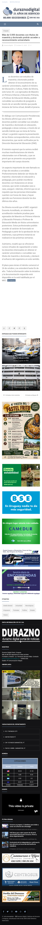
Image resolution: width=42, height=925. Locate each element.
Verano (5, 615)
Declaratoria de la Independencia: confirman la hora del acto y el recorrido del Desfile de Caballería (24, 844)
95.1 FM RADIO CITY (11, 731)
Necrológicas (29, 605)
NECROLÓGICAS (15, 2)
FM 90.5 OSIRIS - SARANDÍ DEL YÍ (15, 748)
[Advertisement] (21, 303)
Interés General (7, 605)
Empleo (32, 610)
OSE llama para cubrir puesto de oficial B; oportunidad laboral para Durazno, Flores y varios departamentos (23, 834)
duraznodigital (8, 45)
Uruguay (6, 31)
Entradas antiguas (31, 395)
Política (24, 610)
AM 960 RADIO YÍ (10, 737)
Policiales (16, 610)
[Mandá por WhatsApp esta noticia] (4, 328)
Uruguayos (6, 610)
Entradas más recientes (12, 395)
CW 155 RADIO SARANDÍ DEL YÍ (14, 742)
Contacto (5, 2)
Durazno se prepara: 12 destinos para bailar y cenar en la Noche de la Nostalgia (24, 825)
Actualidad (19, 605)
